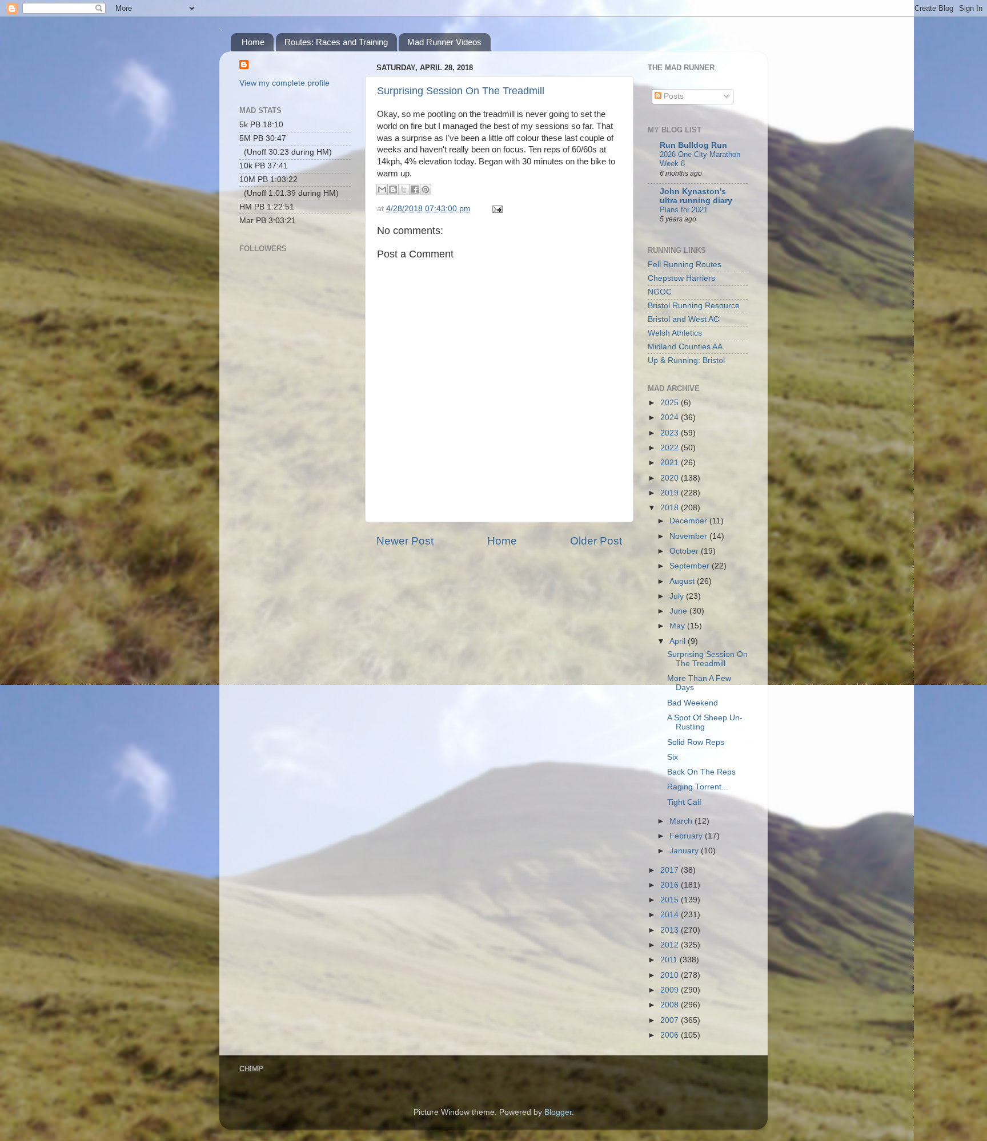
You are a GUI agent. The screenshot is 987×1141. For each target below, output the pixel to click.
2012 (670, 945)
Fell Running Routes (684, 264)
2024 (670, 417)
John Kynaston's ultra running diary (696, 196)
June (679, 611)
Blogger (558, 1112)
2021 (670, 462)
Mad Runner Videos (444, 42)
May (678, 626)
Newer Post (405, 541)
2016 (670, 885)
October (685, 551)
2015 (670, 900)
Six (672, 757)
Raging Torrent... (697, 787)
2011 (670, 959)
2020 (670, 478)
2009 (670, 990)
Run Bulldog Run (693, 145)
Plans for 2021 (684, 209)
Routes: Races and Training (336, 42)
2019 (670, 493)
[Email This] (382, 189)
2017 (670, 870)
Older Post (596, 541)
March (682, 821)
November (689, 536)
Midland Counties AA (685, 346)
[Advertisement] (296, 420)
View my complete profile (284, 83)
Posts (672, 96)
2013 (670, 930)
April (678, 641)
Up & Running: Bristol (686, 360)
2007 (670, 1020)
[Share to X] (404, 189)
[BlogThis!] (393, 189)
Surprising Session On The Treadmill (460, 90)
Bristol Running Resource (694, 305)
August (683, 581)
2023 (670, 433)
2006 (670, 1035)
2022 (670, 448)
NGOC (660, 292)
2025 (670, 402)
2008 (670, 1005)
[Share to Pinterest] (425, 189)
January (685, 850)
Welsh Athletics (675, 333)
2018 (670, 507)
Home (253, 42)
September (690, 566)
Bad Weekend (692, 703)
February (687, 836)
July (677, 596)
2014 (670, 914)
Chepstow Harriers (681, 278)
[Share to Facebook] (414, 189)
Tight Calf (684, 802)
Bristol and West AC (683, 319)
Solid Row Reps (695, 742)
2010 (670, 975)
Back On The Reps (701, 772)
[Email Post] (495, 208)
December (689, 521)
